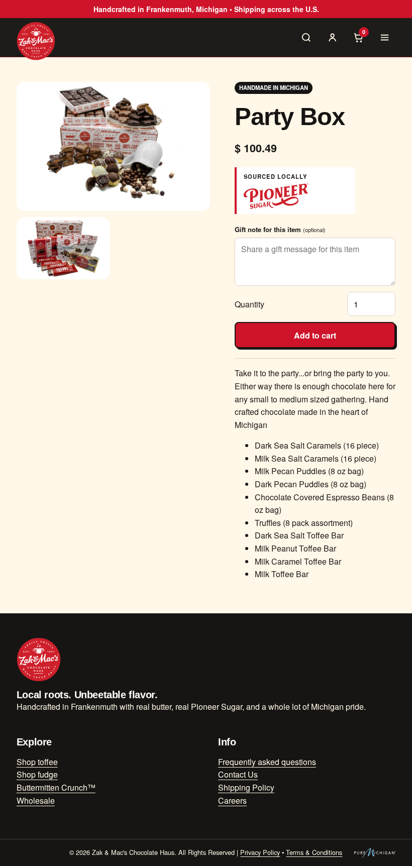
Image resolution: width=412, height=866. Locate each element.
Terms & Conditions (314, 852)
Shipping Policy (246, 787)
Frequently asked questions (267, 762)
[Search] (306, 37)
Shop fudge (37, 774)
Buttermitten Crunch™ (56, 787)
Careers (232, 800)
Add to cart (315, 335)
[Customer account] (332, 37)
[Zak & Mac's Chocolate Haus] (36, 41)
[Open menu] (384, 37)
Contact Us (238, 774)
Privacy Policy (260, 852)
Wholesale (36, 800)
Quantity (249, 304)
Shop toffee (37, 762)
